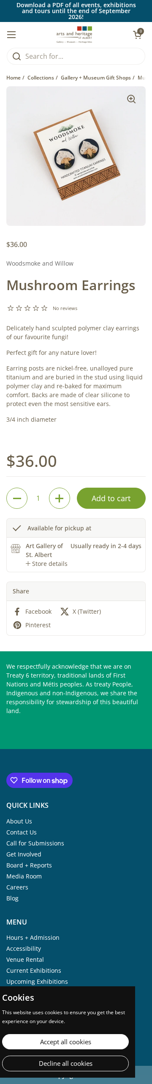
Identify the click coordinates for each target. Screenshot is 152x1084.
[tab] (47, 563)
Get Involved (23, 854)
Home (13, 77)
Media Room (24, 876)
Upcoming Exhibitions (37, 981)
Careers (17, 887)
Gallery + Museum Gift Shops (96, 77)
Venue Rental (25, 959)
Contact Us (21, 832)
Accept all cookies (65, 1041)
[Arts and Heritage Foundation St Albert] (74, 34)
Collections (40, 77)
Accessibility (23, 948)
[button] (16, 498)
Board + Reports (29, 865)
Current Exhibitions (33, 970)
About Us (19, 821)
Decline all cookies (65, 1063)
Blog (12, 898)
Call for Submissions (35, 843)
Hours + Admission (33, 937)
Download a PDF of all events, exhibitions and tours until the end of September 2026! (76, 11)
